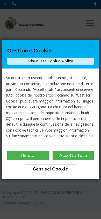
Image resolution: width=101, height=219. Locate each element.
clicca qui (85, 135)
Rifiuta (28, 155)
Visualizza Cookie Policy (50, 61)
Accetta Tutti (73, 155)
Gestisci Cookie (50, 169)
